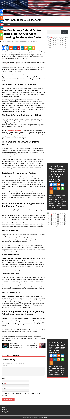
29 (58, 44)
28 (55, 44)
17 (49, 41)
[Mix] (26, 48)
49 (55, 49)
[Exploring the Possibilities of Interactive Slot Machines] (57, 275)
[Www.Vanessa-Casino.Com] (35, 15)
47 (62, 47)
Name (3, 378)
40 (65, 45)
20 (55, 41)
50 (58, 49)
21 (58, 41)
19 (53, 41)
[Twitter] (7, 48)
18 (51, 41)
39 (62, 45)
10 (51, 40)
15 (62, 40)
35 (53, 45)
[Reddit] (11, 48)
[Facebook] (3, 48)
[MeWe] (22, 48)
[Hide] (0, 41)
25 (49, 44)
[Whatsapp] (30, 48)
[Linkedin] (15, 48)
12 (55, 40)
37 (58, 45)
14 (60, 40)
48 (65, 47)
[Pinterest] (18, 48)
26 (51, 44)
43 (53, 47)
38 (60, 45)
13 (58, 40)
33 (49, 45)
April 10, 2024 (7, 41)
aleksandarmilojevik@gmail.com (21, 41)
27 (53, 44)
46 (60, 47)
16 (65, 40)
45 (58, 47)
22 (60, 41)
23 (62, 41)
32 (65, 44)
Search (49, 29)
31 (62, 44)
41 (49, 47)
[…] (60, 207)
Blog (8, 24)
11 (53, 40)
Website (4, 388)
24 (65, 41)
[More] (33, 48)
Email (3, 383)
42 (51, 47)
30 (60, 44)
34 (51, 45)
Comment (4, 366)
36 (55, 45)
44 (55, 47)
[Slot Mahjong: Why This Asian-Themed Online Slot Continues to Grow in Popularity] (57, 99)
